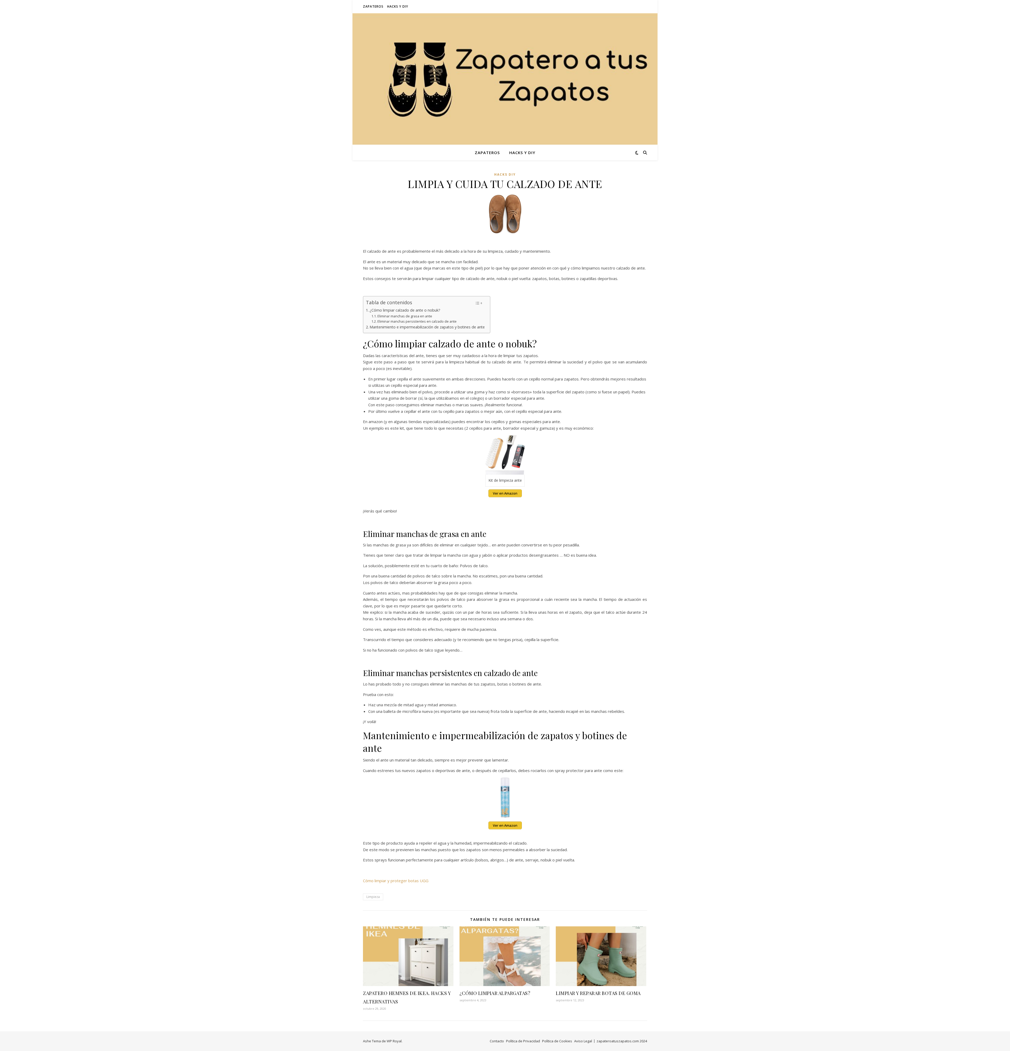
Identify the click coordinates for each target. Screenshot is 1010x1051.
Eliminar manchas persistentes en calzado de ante (417, 321)
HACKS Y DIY (397, 6)
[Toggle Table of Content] (479, 303)
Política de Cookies (557, 1041)
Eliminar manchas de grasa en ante (404, 316)
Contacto (497, 1041)
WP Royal (394, 1041)
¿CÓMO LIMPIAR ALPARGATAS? (495, 993)
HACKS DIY (505, 174)
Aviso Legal (583, 1041)
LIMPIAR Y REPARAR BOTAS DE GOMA (598, 993)
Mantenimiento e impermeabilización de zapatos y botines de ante (427, 326)
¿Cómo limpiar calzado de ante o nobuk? (405, 310)
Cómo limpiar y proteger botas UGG (395, 880)
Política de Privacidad (523, 1041)
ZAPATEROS (373, 6)
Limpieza (373, 897)
